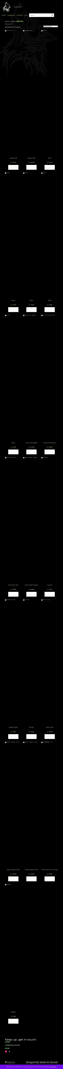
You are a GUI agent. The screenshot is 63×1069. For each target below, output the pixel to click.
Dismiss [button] (53, 1067)
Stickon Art (17, 7)
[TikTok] (9, 1051)
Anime (13, 21)
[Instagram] (6, 1051)
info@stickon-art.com (12, 1045)
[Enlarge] (5, 1034)
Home (7, 21)
